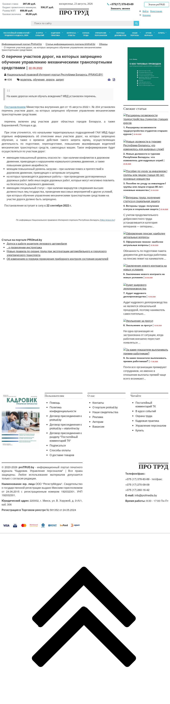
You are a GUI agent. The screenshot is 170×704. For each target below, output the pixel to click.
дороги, (50, 79)
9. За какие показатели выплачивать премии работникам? (145, 359)
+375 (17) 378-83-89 (137, 479)
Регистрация (156, 11)
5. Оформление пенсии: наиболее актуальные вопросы (143, 243)
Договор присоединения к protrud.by (66, 418)
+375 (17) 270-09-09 (137, 484)
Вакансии (98, 426)
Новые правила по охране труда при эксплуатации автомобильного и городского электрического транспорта (57, 253)
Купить (139, 430)
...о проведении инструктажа (24, 247)
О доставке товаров (62, 455)
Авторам (97, 422)
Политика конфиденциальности (63, 409)
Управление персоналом (150, 425)
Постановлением (15, 107)
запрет (60, 79)
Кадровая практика (147, 421)
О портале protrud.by (105, 407)
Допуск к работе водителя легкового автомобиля (37, 243)
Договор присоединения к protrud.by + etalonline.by (66, 426)
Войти (145, 11)
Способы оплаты (60, 450)
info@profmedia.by (146, 495)
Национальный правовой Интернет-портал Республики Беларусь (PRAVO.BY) (55, 74)
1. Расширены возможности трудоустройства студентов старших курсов (145, 131)
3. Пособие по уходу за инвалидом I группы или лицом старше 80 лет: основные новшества (144, 187)
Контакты (98, 403)
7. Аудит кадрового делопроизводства (134, 294)
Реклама (97, 417)
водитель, (26, 79)
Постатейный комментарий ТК (145, 404)
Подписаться (58, 445)
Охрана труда (143, 416)
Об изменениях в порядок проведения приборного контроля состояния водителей (57, 259)
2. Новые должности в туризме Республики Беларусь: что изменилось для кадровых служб (143, 157)
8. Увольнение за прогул (137, 325)
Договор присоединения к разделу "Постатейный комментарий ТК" (66, 436)
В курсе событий (145, 411)
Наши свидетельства (105, 412)
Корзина (147, 15)
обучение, (39, 79)
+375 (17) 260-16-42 (137, 490)
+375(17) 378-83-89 (121, 4)
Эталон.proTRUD (156, 4)
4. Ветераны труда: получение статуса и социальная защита (141, 207)
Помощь (55, 403)
